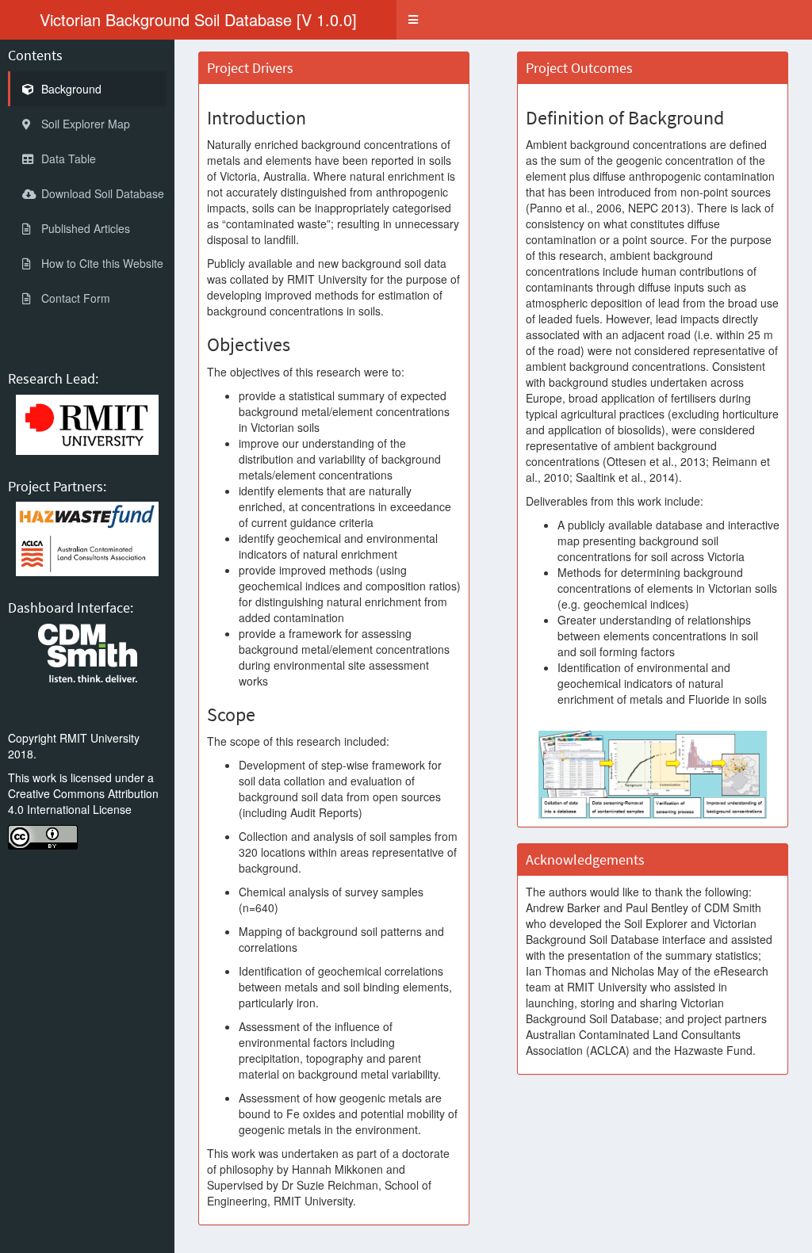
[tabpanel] (493, 646)
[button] (413, 20)
